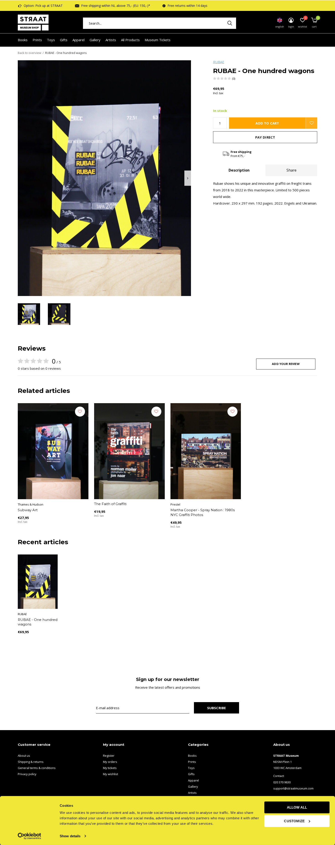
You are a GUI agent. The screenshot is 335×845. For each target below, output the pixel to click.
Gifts (63, 40)
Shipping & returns (31, 762)
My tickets (110, 768)
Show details (70, 836)
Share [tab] (291, 170)
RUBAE (218, 62)
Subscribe (216, 708)
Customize (294, 821)
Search (229, 23)
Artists (111, 40)
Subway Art (28, 510)
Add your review (286, 364)
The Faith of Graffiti (110, 504)
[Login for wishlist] (311, 123)
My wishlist (110, 774)
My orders (110, 762)
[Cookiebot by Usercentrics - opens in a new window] (29, 836)
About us (24, 756)
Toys (51, 40)
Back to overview (29, 53)
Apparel (78, 40)
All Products (130, 40)
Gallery (95, 40)
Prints (37, 40)
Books (23, 40)
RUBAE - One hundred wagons (37, 622)
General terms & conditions (37, 768)
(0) (233, 78)
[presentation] (187, 178)
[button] (29, 314)
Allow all (297, 807)
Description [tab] (239, 170)
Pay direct (265, 137)
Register (108, 756)
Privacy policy (27, 774)
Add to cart (267, 123)
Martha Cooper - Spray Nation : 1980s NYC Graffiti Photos (202, 512)
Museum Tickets (157, 40)
